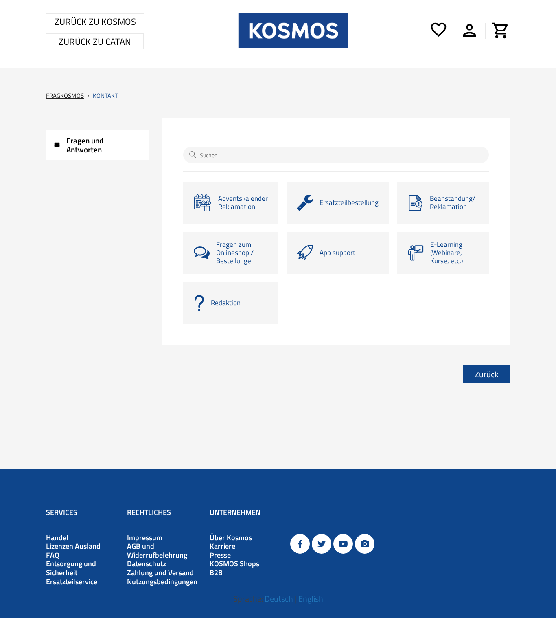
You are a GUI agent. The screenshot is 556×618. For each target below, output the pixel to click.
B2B (216, 572)
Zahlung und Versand (160, 572)
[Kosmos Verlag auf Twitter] (321, 544)
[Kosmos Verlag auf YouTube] (343, 544)
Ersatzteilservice (71, 581)
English (310, 598)
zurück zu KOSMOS (95, 22)
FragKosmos (65, 95)
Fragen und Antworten (84, 144)
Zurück (487, 374)
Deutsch (279, 598)
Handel (57, 537)
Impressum (144, 537)
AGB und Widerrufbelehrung (157, 550)
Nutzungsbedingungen (162, 581)
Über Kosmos (231, 537)
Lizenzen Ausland (73, 546)
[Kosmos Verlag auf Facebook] (300, 544)
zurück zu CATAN (95, 41)
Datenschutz (146, 563)
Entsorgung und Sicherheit (71, 568)
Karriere (222, 546)
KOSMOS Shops (234, 563)
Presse (220, 555)
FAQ (52, 555)
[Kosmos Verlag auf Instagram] (364, 544)
